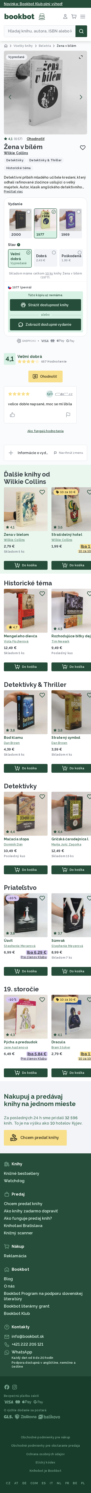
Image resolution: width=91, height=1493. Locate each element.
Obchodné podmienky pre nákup (45, 1437)
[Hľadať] (81, 31)
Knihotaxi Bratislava (23, 1225)
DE (24, 1483)
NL (59, 1483)
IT (51, 1483)
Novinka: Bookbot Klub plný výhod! (33, 4)
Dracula (58, 1042)
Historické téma (28, 583)
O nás (9, 1286)
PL (83, 1483)
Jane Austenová (16, 1047)
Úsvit (8, 941)
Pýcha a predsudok (20, 1042)
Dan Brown (12, 743)
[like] (12, 414)
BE (75, 1483)
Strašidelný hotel (66, 535)
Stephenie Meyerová (19, 946)
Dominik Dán (13, 844)
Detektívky (20, 786)
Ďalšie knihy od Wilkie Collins (27, 478)
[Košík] (74, 16)
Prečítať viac (13, 191)
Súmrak (58, 941)
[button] (45, 92)
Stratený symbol (66, 738)
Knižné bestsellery (21, 1173)
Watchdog (14, 1180)
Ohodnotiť (35, 139)
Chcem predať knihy (23, 1203)
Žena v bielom (16, 535)
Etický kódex (45, 1462)
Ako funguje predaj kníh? (28, 1218)
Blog (8, 1279)
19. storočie (21, 989)
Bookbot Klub (17, 1313)
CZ (8, 1483)
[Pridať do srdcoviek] (82, 147)
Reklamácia (15, 1256)
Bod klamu (13, 738)
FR (67, 1483)
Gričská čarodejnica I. (70, 839)
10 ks (49, 273)
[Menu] (82, 16)
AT (16, 1483)
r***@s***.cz (64, 394)
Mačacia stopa (16, 839)
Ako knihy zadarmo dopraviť (31, 1211)
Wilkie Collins (16, 153)
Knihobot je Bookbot (45, 1471)
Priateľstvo (20, 887)
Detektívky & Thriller (35, 684)
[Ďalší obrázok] (80, 97)
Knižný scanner (18, 1233)
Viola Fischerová (16, 641)
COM (34, 1483)
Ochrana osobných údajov (45, 1454)
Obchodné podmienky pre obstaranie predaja (45, 1445)
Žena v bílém (72, 273)
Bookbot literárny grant (27, 1306)
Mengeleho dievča (20, 636)
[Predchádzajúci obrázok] (10, 97)
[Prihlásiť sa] (65, 16)
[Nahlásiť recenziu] (68, 414)
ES (44, 1483)
